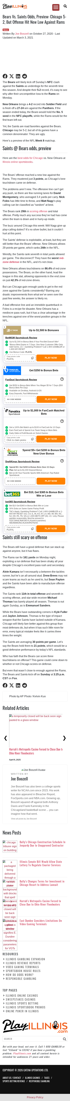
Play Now (51, 357)
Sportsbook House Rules (23, 971)
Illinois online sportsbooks (18, 162)
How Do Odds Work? (20, 975)
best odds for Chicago (30, 158)
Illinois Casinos (32, 1077)
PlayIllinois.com (22, 1053)
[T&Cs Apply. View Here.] (62, 379)
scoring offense (38, 211)
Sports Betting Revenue (14, 1081)
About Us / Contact (12, 1077)
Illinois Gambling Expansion (25, 959)
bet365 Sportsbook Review (20, 501)
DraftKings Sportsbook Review (22, 461)
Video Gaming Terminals (22, 967)
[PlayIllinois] (33, 6)
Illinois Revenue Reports (23, 963)
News (5, 30)
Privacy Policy (35, 1097)
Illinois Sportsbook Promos (26, 1007)
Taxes (46, 1077)
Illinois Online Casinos (22, 995)
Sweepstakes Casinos (21, 999)
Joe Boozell (22, 33)
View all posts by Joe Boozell (24, 819)
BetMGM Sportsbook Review (21, 337)
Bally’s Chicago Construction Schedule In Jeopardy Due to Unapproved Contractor (36, 742)
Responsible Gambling (21, 979)
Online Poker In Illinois (22, 1011)
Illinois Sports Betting (22, 1003)
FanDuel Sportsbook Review (21, 379)
